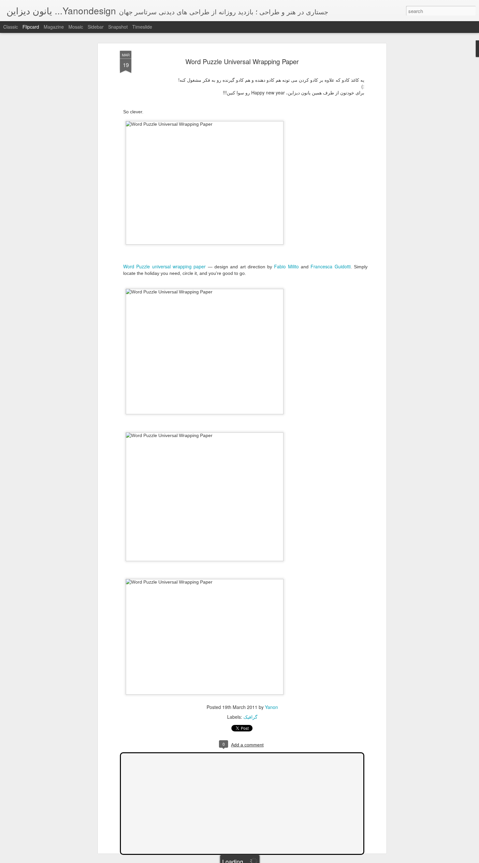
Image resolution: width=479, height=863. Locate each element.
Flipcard (30, 26)
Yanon (271, 707)
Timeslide (142, 26)
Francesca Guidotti (330, 266)
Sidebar (96, 26)
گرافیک (250, 717)
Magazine (54, 26)
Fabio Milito (286, 266)
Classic (10, 26)
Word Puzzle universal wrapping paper (164, 266)
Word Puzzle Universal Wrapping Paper (242, 61)
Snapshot (118, 26)
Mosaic (75, 26)
